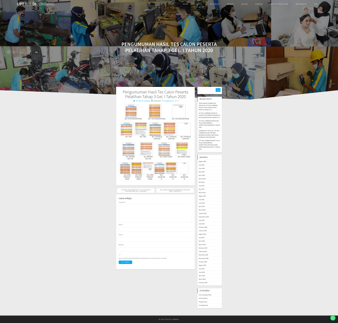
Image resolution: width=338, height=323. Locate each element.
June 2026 (202, 168)
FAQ (315, 4)
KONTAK (259, 4)
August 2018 (202, 265)
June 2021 (202, 203)
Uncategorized (203, 305)
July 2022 (201, 186)
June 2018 (202, 272)
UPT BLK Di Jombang (143, 101)
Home (185, 4)
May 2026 (201, 172)
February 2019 (203, 248)
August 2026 (202, 161)
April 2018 (202, 275)
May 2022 (201, 189)
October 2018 (203, 262)
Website (121, 245)
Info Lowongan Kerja (205, 295)
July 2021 (201, 199)
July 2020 (201, 220)
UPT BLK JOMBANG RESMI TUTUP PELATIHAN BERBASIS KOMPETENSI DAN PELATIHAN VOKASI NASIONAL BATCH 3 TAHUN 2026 (209, 145)
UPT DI (35, 4)
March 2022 (202, 192)
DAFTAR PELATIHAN (279, 4)
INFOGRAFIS (301, 4)
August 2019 (202, 234)
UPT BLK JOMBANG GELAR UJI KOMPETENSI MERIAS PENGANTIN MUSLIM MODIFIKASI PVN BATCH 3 (209, 115)
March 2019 (202, 244)
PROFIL (199, 4)
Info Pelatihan (203, 298)
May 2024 (201, 182)
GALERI (244, 4)
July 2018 (201, 269)
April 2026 (202, 175)
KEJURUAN (215, 4)
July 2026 (201, 165)
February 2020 (203, 227)
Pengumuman (169, 101)
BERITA (230, 4)
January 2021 (203, 213)
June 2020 (202, 224)
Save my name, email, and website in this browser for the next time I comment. (143, 258)
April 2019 (202, 241)
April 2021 (202, 206)
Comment (122, 202)
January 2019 (203, 251)
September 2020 (204, 217)
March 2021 (202, 210)
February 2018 (203, 282)
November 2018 (203, 258)
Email (121, 235)
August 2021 (202, 196)
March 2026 (202, 179)
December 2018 (203, 255)
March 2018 (202, 279)
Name (121, 224)
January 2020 (203, 230)
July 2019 (201, 237)
